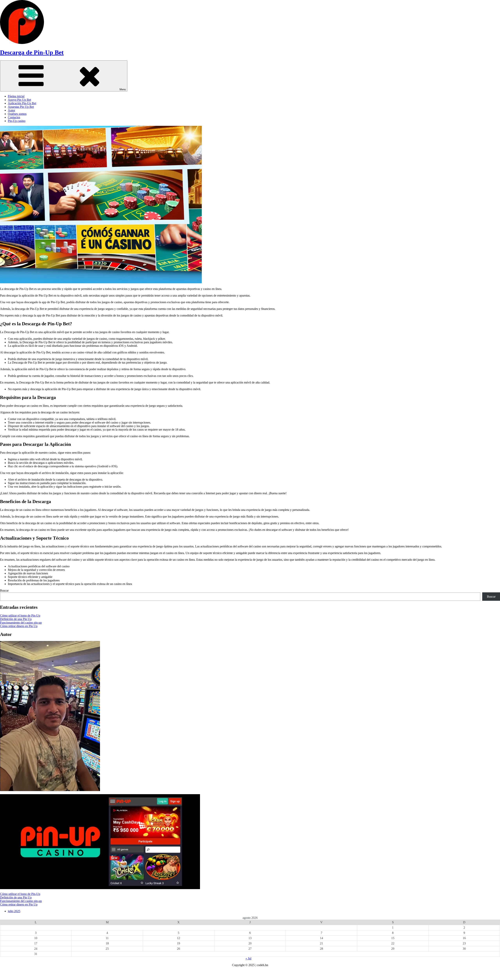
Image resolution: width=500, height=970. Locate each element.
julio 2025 (14, 911)
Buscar (4, 590)
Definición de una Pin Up (16, 619)
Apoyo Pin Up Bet (19, 99)
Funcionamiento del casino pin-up (21, 622)
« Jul (248, 958)
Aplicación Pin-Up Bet (22, 103)
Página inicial (16, 96)
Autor (11, 110)
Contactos (14, 117)
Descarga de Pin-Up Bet (32, 52)
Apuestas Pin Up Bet (21, 106)
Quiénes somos (17, 113)
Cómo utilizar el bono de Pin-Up (20, 615)
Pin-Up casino (16, 120)
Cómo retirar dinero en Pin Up (19, 626)
